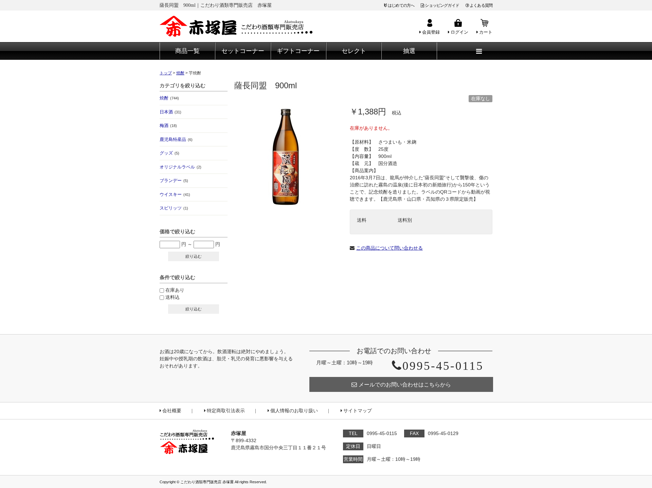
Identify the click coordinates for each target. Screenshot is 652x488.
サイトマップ (357, 410)
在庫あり (174, 290)
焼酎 (169, 98)
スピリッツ (174, 208)
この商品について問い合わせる (389, 248)
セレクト (354, 51)
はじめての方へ (401, 5)
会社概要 (171, 410)
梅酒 (168, 125)
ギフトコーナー (298, 51)
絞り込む (193, 256)
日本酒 (170, 111)
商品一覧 (187, 51)
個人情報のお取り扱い (294, 410)
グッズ (169, 153)
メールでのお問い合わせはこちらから (405, 384)
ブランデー (174, 180)
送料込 (172, 297)
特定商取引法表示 (226, 410)
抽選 (409, 51)
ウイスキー (175, 194)
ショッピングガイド (442, 5)
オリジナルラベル (180, 166)
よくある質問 (481, 5)
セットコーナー (242, 51)
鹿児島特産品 (176, 139)
